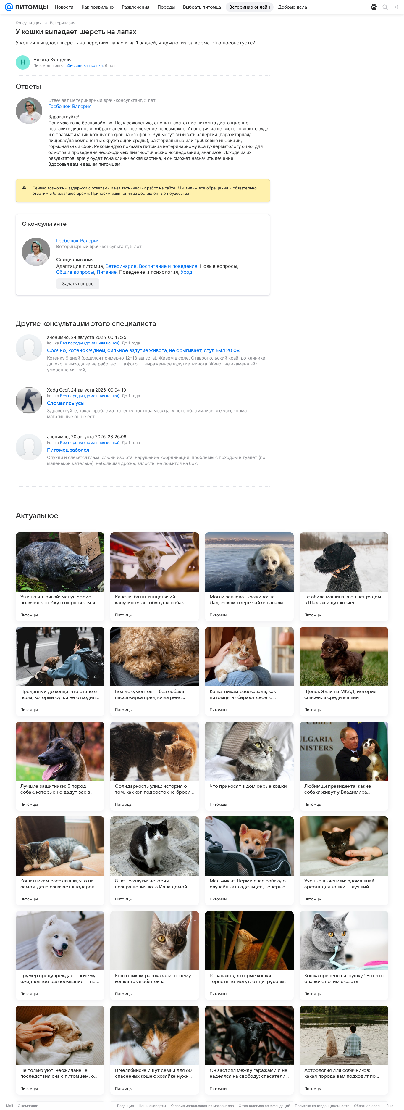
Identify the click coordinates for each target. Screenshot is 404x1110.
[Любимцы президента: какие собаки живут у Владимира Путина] (344, 766)
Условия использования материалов (202, 1105)
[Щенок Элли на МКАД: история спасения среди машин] (344, 671)
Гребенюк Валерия (70, 106)
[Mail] (9, 7)
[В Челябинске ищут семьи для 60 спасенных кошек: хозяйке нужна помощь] (154, 1050)
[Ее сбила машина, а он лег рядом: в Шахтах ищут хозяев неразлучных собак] (344, 576)
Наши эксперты (152, 1105)
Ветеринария (62, 22)
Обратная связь (368, 1105)
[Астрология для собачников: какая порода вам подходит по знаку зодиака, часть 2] (344, 1050)
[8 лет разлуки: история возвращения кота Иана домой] (154, 860)
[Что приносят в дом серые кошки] (249, 766)
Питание (107, 272)
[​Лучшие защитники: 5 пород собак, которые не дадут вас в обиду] (60, 766)
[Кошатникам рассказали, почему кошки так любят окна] (154, 955)
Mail (9, 1105)
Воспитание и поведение (168, 266)
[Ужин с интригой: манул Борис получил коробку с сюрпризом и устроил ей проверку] (60, 576)
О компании (28, 1105)
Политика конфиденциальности (322, 1105)
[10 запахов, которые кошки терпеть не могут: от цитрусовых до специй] (249, 955)
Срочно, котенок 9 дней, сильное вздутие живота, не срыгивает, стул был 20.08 (143, 350)
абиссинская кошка (84, 65)
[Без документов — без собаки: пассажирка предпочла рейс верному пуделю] (154, 671)
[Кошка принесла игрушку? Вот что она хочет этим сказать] (344, 955)
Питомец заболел (68, 450)
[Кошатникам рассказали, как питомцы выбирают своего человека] (249, 671)
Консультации (29, 22)
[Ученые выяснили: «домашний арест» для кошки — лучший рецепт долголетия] (344, 860)
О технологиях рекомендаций (264, 1105)
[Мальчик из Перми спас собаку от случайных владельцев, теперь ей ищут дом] (249, 860)
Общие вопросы (75, 272)
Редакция (125, 1105)
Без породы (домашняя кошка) (89, 343)
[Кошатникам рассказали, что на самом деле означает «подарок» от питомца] (60, 860)
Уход (186, 272)
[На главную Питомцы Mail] (30, 7)
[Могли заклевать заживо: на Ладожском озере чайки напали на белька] (249, 576)
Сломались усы (66, 403)
